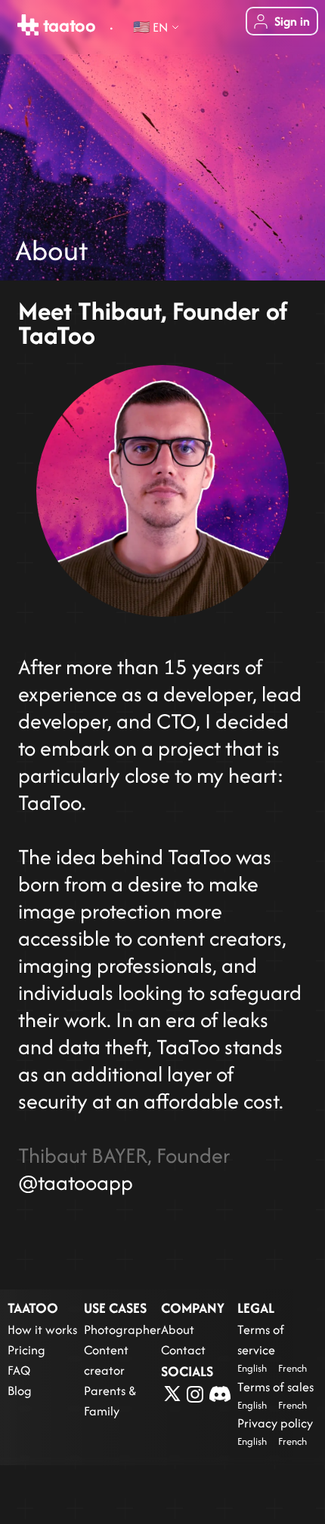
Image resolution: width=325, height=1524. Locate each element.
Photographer (122, 1329)
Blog (20, 1390)
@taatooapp (75, 1182)
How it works (42, 1329)
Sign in (292, 21)
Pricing (26, 1350)
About (177, 1329)
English (252, 1368)
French (292, 1368)
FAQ (19, 1370)
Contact (183, 1350)
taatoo (67, 24)
